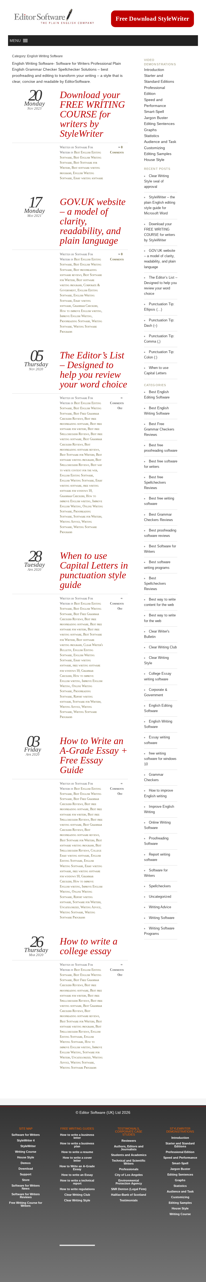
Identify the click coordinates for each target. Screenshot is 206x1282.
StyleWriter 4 (26, 1140)
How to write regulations (77, 1189)
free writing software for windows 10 (160, 759)
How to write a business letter (77, 1136)
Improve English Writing (76, 316)
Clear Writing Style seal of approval (156, 181)
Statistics (151, 136)
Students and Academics (128, 1155)
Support (25, 1174)
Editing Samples (157, 154)
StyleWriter (28, 1146)
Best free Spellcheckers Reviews (155, 482)
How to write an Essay (77, 1174)
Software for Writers (87, 516)
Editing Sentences (159, 123)
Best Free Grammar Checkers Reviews (159, 429)
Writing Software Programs (78, 1067)
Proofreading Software (75, 321)
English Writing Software (77, 480)
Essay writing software (88, 178)
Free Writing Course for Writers (25, 1204)
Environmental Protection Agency (129, 1182)
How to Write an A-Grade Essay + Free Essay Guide (93, 755)
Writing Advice (70, 521)
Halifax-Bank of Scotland (128, 1194)
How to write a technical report (77, 1182)
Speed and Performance (180, 1157)
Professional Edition (180, 1152)
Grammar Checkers (85, 306)
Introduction (154, 69)
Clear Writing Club (163, 647)
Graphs (150, 130)
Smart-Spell (154, 111)
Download (26, 1168)
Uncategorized (69, 907)
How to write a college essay (88, 946)
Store (26, 1180)
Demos (26, 1163)
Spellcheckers (160, 886)
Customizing (154, 148)
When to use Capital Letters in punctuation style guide (94, 570)
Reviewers (129, 1140)
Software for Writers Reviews (26, 1196)
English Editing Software (76, 475)
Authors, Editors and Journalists (129, 1148)
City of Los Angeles (129, 1174)
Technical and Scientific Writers (128, 1162)
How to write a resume (77, 1152)
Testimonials (129, 1200)
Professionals (128, 1169)
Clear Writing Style (77, 1200)
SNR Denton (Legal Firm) (128, 1189)
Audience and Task (160, 141)
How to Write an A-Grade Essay (77, 1168)
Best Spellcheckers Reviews (155, 583)
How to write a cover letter (77, 1159)
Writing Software (71, 912)
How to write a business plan (77, 1145)
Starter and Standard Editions (180, 1145)
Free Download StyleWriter (152, 18)
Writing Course (25, 1151)
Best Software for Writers (77, 455)
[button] (15, 40)
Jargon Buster (156, 118)
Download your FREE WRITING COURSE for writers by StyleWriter (92, 114)
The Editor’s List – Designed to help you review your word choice (93, 370)
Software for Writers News (26, 1187)
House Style (154, 159)
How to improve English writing (80, 311)
